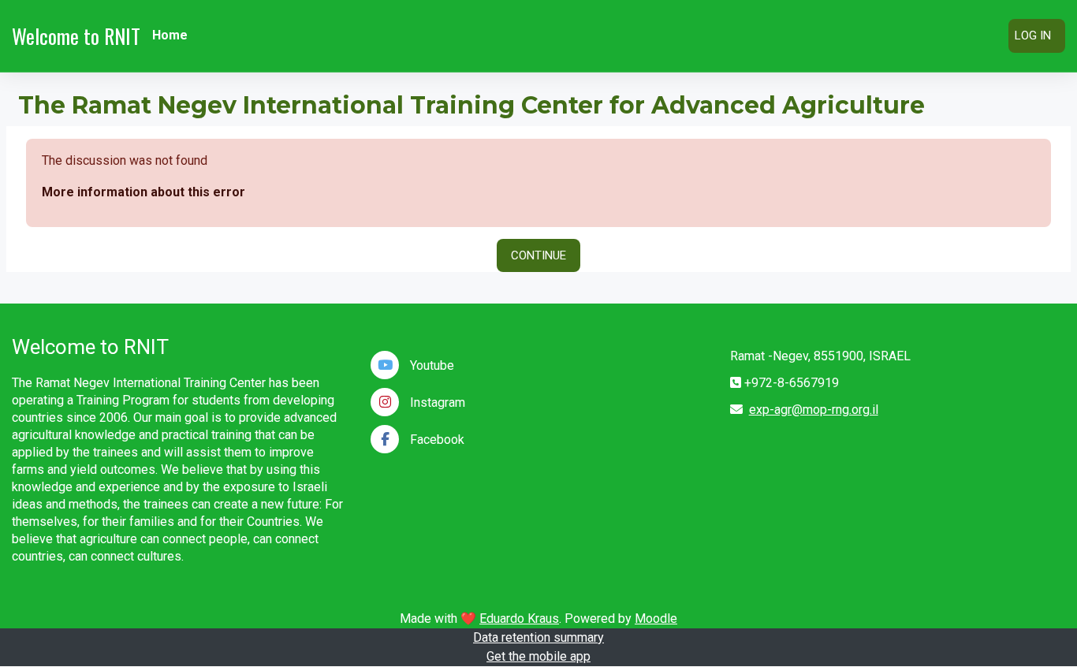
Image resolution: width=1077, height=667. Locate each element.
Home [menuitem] (170, 35)
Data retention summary (538, 637)
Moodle (656, 618)
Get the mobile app (538, 656)
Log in (1033, 35)
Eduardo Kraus (519, 618)
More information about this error (143, 191)
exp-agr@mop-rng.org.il (813, 409)
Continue (538, 255)
